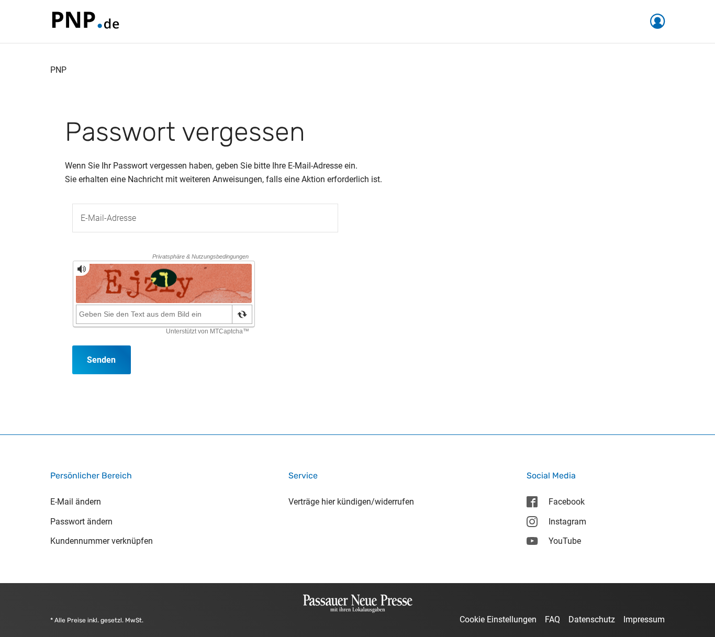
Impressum (644, 619)
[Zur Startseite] (84, 21)
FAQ (552, 619)
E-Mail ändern (75, 502)
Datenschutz (591, 619)
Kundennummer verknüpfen (101, 541)
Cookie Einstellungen (498, 619)
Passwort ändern (81, 522)
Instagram (567, 522)
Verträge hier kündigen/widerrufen (351, 502)
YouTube (565, 541)
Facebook (567, 502)
